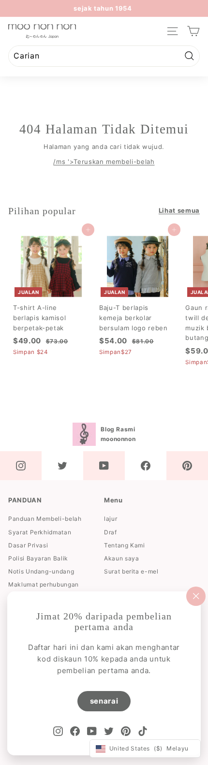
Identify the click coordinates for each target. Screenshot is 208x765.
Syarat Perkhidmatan (39, 532)
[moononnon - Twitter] (62, 465)
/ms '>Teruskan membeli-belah (103, 161)
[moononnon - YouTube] (104, 465)
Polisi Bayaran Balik (38, 558)
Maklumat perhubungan (43, 584)
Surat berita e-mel (131, 571)
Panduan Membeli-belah (45, 518)
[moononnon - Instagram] (21, 465)
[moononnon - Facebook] (145, 465)
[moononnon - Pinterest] (187, 465)
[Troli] (193, 31)
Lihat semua (179, 210)
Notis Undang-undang (41, 571)
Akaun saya (121, 558)
